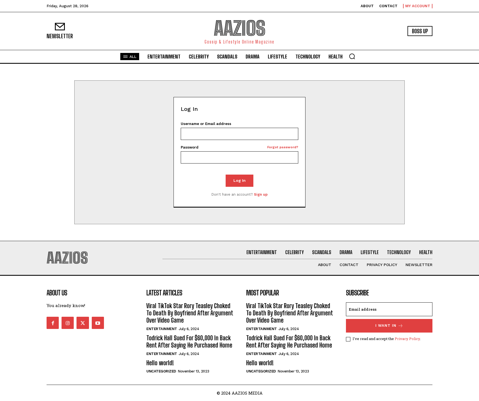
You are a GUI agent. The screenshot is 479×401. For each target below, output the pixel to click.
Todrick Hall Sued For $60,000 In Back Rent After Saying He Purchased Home (189, 341)
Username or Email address (206, 124)
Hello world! (160, 363)
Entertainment (161, 329)
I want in (385, 325)
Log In (239, 180)
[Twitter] (83, 323)
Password (240, 147)
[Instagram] (68, 323)
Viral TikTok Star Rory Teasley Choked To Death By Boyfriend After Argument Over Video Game (189, 313)
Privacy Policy (407, 338)
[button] (352, 56)
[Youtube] (98, 323)
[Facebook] (53, 323)
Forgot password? (282, 147)
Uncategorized (161, 371)
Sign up (260, 194)
